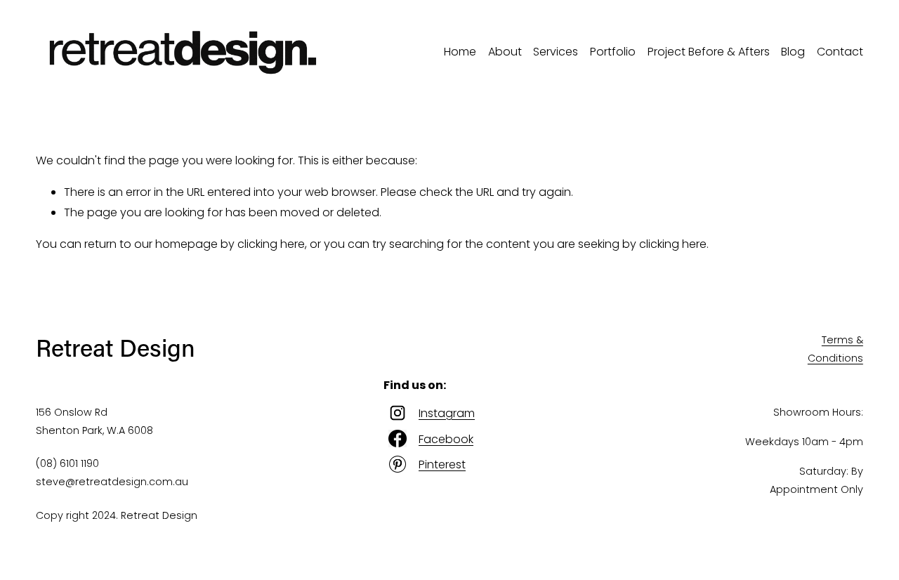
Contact (840, 52)
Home (460, 52)
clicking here (271, 244)
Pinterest (442, 464)
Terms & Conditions (835, 349)
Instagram (447, 413)
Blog (793, 52)
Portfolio (613, 52)
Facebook (446, 439)
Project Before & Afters (709, 52)
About (505, 52)
